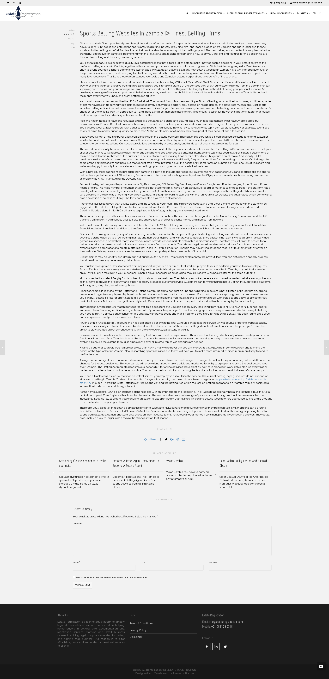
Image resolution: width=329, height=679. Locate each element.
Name (75, 562)
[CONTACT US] (314, 13)
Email (143, 562)
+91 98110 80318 (222, 626)
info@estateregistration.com (307, 3)
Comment (77, 523)
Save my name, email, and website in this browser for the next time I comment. (112, 577)
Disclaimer (136, 636)
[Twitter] (8, 3)
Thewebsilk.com (183, 673)
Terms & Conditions (141, 623)
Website (213, 562)
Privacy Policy (138, 630)
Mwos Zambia (174, 461)
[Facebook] (14, 3)
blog (73, 44)
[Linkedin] (20, 3)
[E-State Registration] (187, 13)
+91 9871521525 (278, 3)
